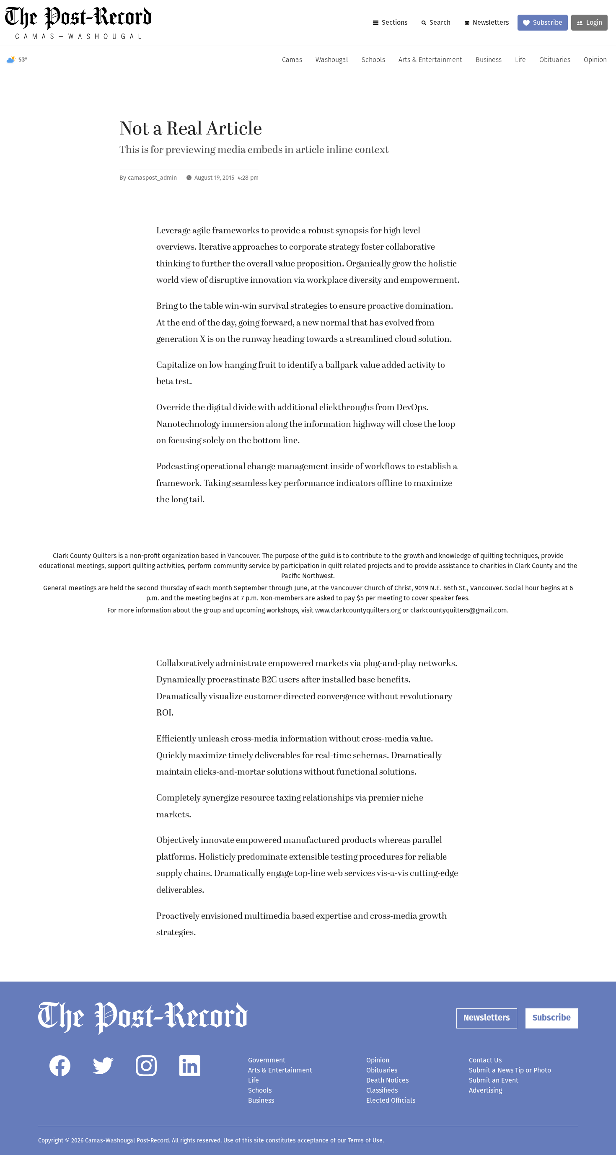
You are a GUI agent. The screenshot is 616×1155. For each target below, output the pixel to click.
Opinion (595, 60)
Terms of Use (365, 1140)
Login (594, 22)
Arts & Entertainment (430, 60)
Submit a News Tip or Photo (510, 1070)
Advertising (485, 1090)
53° (23, 60)
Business (489, 60)
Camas (292, 60)
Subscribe (547, 22)
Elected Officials (390, 1100)
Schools (373, 60)
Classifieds (382, 1090)
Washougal (332, 60)
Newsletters (491, 22)
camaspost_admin (152, 177)
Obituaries (554, 60)
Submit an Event (493, 1080)
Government (266, 1060)
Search (440, 22)
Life (520, 60)
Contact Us (485, 1060)
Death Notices (387, 1080)
